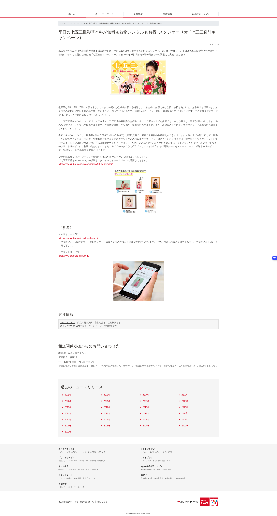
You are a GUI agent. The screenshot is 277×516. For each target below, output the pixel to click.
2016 (85, 23)
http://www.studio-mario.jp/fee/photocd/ (78, 238)
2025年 (107, 395)
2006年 (68, 425)
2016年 (146, 407)
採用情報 (167, 14)
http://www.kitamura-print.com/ (73, 256)
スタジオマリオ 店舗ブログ (73, 326)
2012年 (146, 413)
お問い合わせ (102, 502)
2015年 (184, 407)
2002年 (68, 431)
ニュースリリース (104, 14)
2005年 (107, 425)
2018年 (68, 407)
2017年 (107, 407)
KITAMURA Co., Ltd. (135, 513)
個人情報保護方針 (65, 502)
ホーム (71, 14)
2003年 (184, 425)
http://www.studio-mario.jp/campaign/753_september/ (85, 164)
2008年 (146, 419)
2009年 (107, 419)
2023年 (184, 395)
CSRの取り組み (200, 14)
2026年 (68, 395)
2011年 (184, 413)
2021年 (107, 401)
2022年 (68, 401)
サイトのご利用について (84, 502)
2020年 (146, 401)
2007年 (184, 419)
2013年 (107, 413)
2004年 (146, 425)
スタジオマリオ (67, 322)
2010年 (68, 419)
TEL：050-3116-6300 (67, 362)
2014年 (68, 413)
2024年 (146, 395)
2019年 (184, 401)
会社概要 (138, 14)
